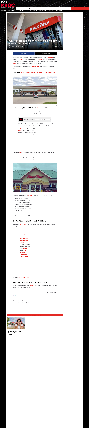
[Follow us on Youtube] (69, 8)
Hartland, (22, 238)
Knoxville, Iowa (21, 128)
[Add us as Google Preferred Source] (57, 8)
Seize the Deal (51, 10)
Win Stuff (41, 8)
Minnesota (40, 108)
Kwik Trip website (35, 66)
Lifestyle (19, 302)
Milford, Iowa (22, 252)
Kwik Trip (22, 59)
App (31, 8)
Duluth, (21, 233)
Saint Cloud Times (45, 111)
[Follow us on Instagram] (63, 8)
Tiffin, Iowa (20, 130)
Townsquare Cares (42, 10)
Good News (35, 10)
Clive (21, 242)
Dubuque (22, 234)
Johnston (22, 236)
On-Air (22, 8)
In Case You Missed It (60, 10)
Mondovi (22, 240)
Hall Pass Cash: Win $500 (11, 10)
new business (28, 300)
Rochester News (21, 10)
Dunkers (14, 63)
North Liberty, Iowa (23, 254)
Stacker (31, 285)
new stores (40, 59)
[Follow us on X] (66, 8)
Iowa (20, 152)
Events (35, 8)
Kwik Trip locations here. (23, 277)
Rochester (22, 231)
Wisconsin (50, 57)
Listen (27, 8)
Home (18, 8)
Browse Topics (48, 8)
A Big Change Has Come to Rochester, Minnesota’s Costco (14, 333)
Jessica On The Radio (14, 46)
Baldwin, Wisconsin (24, 256)
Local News (28, 10)
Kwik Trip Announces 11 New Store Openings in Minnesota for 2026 (35, 296)
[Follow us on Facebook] (60, 8)
